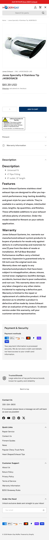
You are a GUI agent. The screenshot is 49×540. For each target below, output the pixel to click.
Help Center (9, 48)
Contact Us (7, 436)
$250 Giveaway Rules (11, 490)
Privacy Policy (8, 476)
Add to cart (33, 109)
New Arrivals (9, 32)
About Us (6, 467)
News (4, 445)
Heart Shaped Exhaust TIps (13, 454)
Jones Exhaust (7, 71)
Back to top (24, 389)
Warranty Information (11, 485)
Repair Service (8, 431)
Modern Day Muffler (14, 534)
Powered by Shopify (27, 534)
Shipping (5, 88)
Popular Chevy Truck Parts (13, 450)
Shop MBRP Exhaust (29, 2)
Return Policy (7, 472)
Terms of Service (9, 481)
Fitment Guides (8, 440)
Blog (6, 40)
